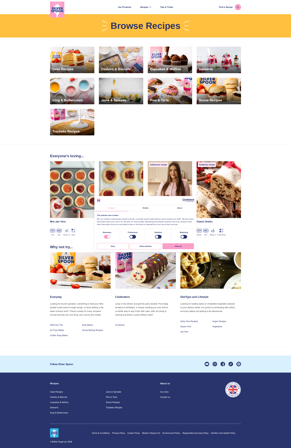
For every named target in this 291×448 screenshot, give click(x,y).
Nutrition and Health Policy (223, 432)
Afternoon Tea (56, 324)
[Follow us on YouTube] (207, 364)
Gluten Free (185, 326)
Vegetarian (217, 326)
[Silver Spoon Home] (57, 9)
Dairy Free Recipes (189, 321)
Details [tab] (145, 208)
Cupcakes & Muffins (59, 402)
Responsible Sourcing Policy (195, 432)
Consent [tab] (111, 208)
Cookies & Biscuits (58, 396)
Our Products (124, 7)
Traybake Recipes (114, 407)
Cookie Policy (133, 432)
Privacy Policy (118, 432)
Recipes (144, 7)
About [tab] (179, 208)
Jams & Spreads (113, 391)
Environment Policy (171, 432)
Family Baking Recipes (92, 330)
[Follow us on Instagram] (215, 364)
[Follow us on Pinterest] (238, 364)
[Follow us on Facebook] (223, 364)
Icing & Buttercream (59, 412)
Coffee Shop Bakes (59, 335)
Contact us (165, 396)
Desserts (54, 407)
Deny (113, 246)
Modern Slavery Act (151, 432)
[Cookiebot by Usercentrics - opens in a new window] (184, 200)
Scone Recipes (113, 402)
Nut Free (184, 331)
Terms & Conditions (101, 432)
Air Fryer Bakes (57, 330)
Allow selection (145, 246)
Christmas (119, 324)
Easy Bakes (87, 324)
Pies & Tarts (111, 396)
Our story (164, 391)
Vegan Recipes (219, 321)
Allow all (178, 246)
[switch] (132, 237)
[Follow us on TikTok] (230, 364)
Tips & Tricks (166, 7)
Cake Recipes (56, 391)
